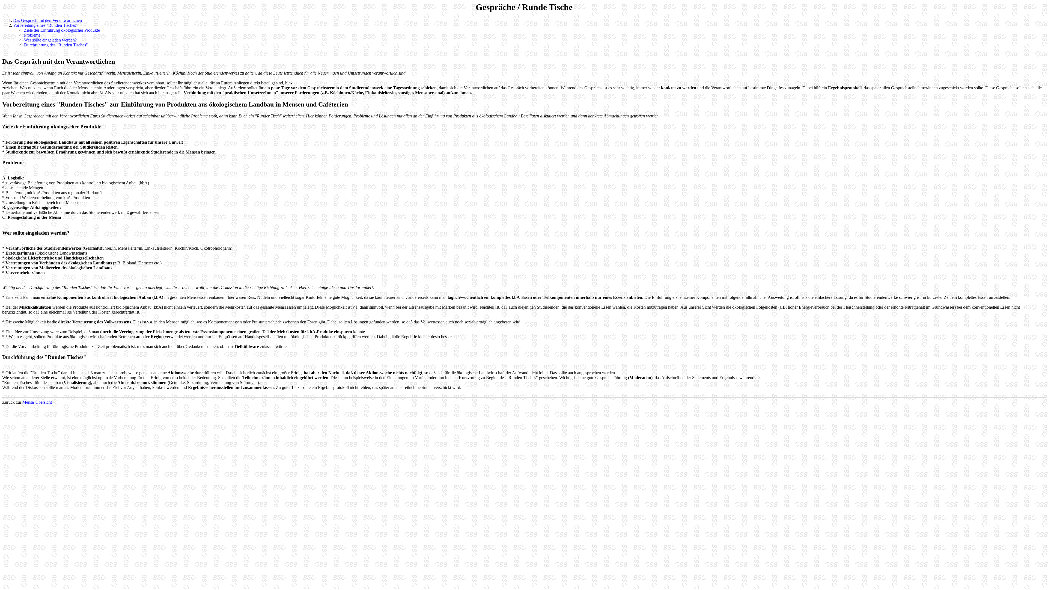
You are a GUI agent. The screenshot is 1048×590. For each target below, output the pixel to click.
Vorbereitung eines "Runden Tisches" (45, 25)
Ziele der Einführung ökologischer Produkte (62, 30)
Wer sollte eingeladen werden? (50, 40)
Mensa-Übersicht (37, 402)
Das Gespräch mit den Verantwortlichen (47, 20)
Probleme (32, 35)
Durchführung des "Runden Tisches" (56, 45)
